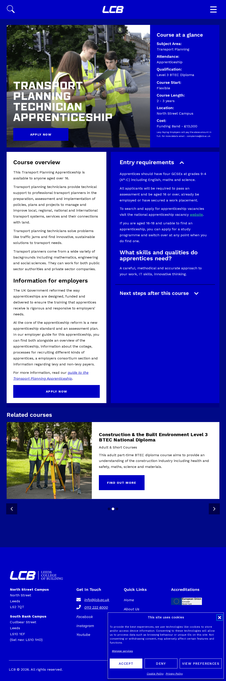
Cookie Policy (155, 673)
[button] (219, 617)
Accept (126, 664)
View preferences (200, 664)
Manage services (122, 651)
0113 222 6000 (96, 607)
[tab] (109, 509)
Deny (161, 664)
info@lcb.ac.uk (96, 600)
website (196, 214)
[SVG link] (113, 9)
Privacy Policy (174, 673)
